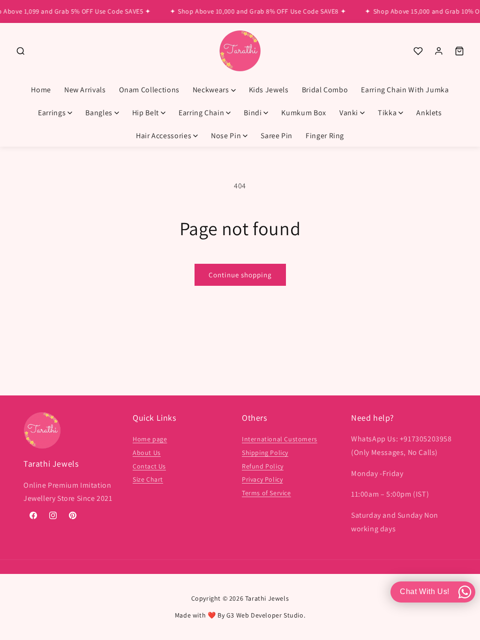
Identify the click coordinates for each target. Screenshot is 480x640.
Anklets (429, 113)
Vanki (348, 113)
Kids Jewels (269, 90)
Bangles (98, 113)
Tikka (387, 113)
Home (41, 90)
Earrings (52, 113)
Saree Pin (276, 136)
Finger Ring (325, 136)
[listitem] (418, 51)
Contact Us (149, 466)
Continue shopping (240, 274)
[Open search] (20, 51)
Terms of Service (266, 493)
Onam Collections (149, 90)
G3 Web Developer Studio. (265, 615)
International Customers (279, 439)
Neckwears (211, 90)
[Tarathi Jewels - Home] (240, 51)
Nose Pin (226, 136)
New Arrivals (85, 90)
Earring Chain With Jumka (405, 90)
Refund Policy (263, 466)
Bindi (253, 113)
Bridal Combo (325, 90)
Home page (150, 439)
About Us (147, 452)
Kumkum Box (303, 113)
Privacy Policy (262, 479)
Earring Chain (201, 113)
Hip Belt (145, 113)
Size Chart (148, 479)
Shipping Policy (265, 452)
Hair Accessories (163, 136)
